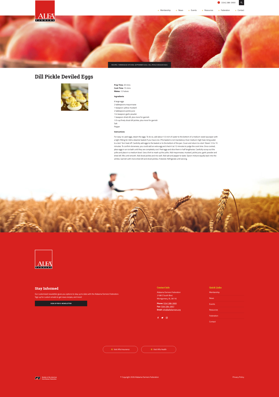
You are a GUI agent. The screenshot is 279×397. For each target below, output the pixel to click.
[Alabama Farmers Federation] (43, 259)
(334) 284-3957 (167, 306)
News (180, 10)
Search (241, 2)
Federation (225, 10)
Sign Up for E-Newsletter (61, 303)
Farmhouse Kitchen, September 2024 (133, 65)
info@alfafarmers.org (172, 309)
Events (194, 10)
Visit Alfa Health (160, 349)
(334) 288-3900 (228, 2)
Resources (208, 10)
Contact (241, 10)
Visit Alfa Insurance (121, 349)
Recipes (114, 65)
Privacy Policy (238, 377)
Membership (165, 10)
